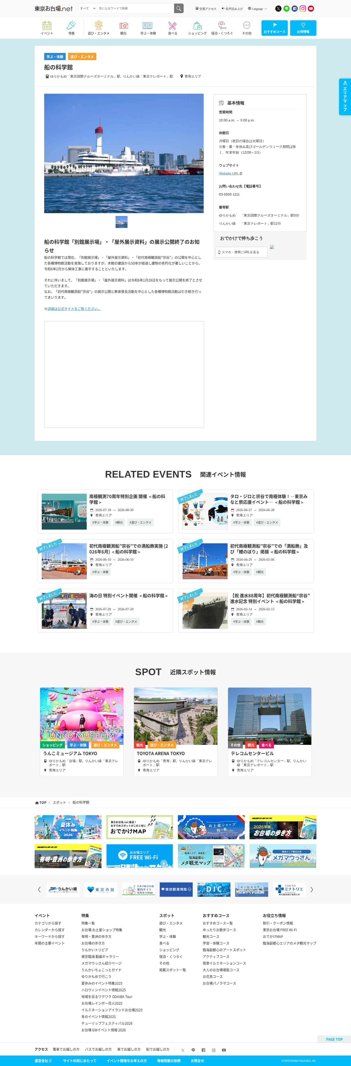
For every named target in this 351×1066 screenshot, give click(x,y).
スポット (59, 802)
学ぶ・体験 (148, 33)
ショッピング (197, 33)
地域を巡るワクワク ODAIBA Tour (106, 996)
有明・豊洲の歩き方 (96, 936)
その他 (246, 33)
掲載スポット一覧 (172, 969)
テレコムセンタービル (252, 753)
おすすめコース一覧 (218, 923)
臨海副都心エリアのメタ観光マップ (289, 943)
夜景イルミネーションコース (224, 963)
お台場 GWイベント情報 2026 (103, 1029)
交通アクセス (208, 8)
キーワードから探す (50, 936)
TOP (42, 802)
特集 (72, 33)
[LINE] (286, 8)
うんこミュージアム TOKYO (70, 753)
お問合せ (197, 1060)
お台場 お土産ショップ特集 (101, 929)
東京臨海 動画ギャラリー (100, 956)
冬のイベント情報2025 (98, 1016)
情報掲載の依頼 (169, 1060)
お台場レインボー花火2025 (101, 1003)
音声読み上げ (234, 8)
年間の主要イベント (50, 943)
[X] (278, 8)
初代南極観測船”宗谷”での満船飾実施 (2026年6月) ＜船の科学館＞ (128, 549)
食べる (172, 33)
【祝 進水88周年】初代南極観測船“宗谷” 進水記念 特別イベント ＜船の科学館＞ (270, 598)
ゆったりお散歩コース (219, 929)
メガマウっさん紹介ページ (101, 963)
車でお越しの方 (129, 1049)
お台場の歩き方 (93, 943)
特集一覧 (88, 923)
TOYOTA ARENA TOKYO (161, 753)
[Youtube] (311, 8)
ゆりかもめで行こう (96, 976)
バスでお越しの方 (98, 1049)
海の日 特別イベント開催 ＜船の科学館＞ (129, 596)
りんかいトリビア (94, 949)
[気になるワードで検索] (179, 8)
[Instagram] (303, 8)
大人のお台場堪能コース (221, 969)
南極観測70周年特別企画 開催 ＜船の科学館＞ (127, 499)
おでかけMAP (273, 936)
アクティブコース (216, 956)
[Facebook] (295, 8)
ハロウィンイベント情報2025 (103, 989)
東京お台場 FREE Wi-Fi (280, 929)
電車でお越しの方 (66, 1049)
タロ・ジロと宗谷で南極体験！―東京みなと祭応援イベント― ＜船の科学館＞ (269, 499)
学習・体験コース (216, 943)
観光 (123, 33)
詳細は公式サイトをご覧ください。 (74, 308)
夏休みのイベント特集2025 (101, 983)
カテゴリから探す (48, 923)
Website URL (229, 173)
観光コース (211, 936)
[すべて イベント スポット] (87, 8)
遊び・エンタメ (99, 33)
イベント (47, 33)
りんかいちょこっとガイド (101, 969)
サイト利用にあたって (79, 1060)
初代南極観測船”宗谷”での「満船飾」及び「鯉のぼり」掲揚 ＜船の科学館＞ (269, 549)
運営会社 (41, 1060)
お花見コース (213, 976)
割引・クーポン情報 (278, 923)
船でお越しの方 (158, 1049)
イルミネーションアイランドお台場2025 (112, 1009)
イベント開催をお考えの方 (127, 1060)
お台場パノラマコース (219, 983)
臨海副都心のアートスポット (224, 949)
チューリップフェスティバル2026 (107, 1023)
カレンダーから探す (50, 929)
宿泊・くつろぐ (222, 33)
